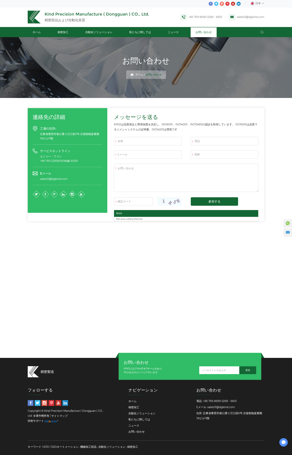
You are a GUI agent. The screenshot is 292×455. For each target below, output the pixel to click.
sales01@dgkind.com (250, 17)
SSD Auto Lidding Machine (129, 219)
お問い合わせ (204, 32)
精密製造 (47, 372)
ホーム (37, 32)
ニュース (173, 32)
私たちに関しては (140, 32)
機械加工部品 (88, 446)
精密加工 (63, 32)
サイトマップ (59, 416)
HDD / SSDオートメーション (60, 446)
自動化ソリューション (98, 32)
